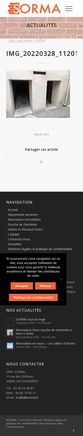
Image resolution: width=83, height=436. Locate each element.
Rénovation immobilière (24, 219)
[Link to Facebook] (73, 430)
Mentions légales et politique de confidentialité (40, 249)
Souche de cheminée (22, 224)
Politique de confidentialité (33, 297)
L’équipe (13, 234)
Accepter (21, 286)
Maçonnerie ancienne (23, 215)
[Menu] (69, 8)
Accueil (13, 210)
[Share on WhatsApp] (41, 162)
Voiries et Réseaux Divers (25, 229)
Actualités (42, 25)
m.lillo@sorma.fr (27, 397)
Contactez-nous (19, 239)
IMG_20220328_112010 (44, 53)
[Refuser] (61, 279)
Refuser (45, 286)
